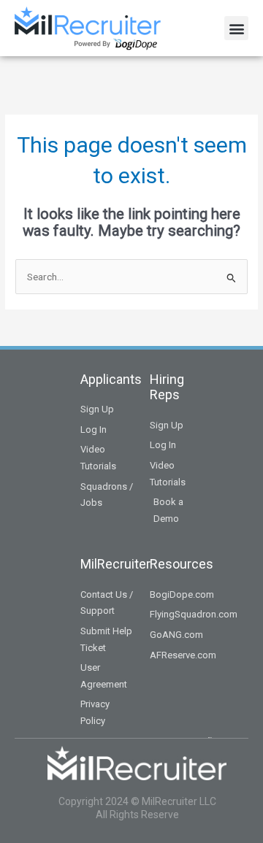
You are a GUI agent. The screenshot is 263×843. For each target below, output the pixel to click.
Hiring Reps (167, 387)
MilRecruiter (115, 563)
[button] (236, 28)
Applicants (111, 379)
